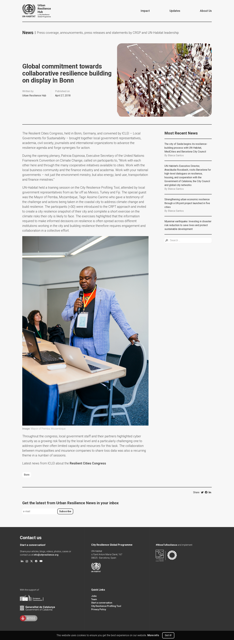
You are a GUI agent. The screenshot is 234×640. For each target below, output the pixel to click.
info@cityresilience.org (46, 554)
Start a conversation (101, 602)
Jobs (94, 596)
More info (153, 635)
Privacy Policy (98, 609)
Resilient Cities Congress (88, 463)
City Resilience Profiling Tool (106, 606)
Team (94, 599)
